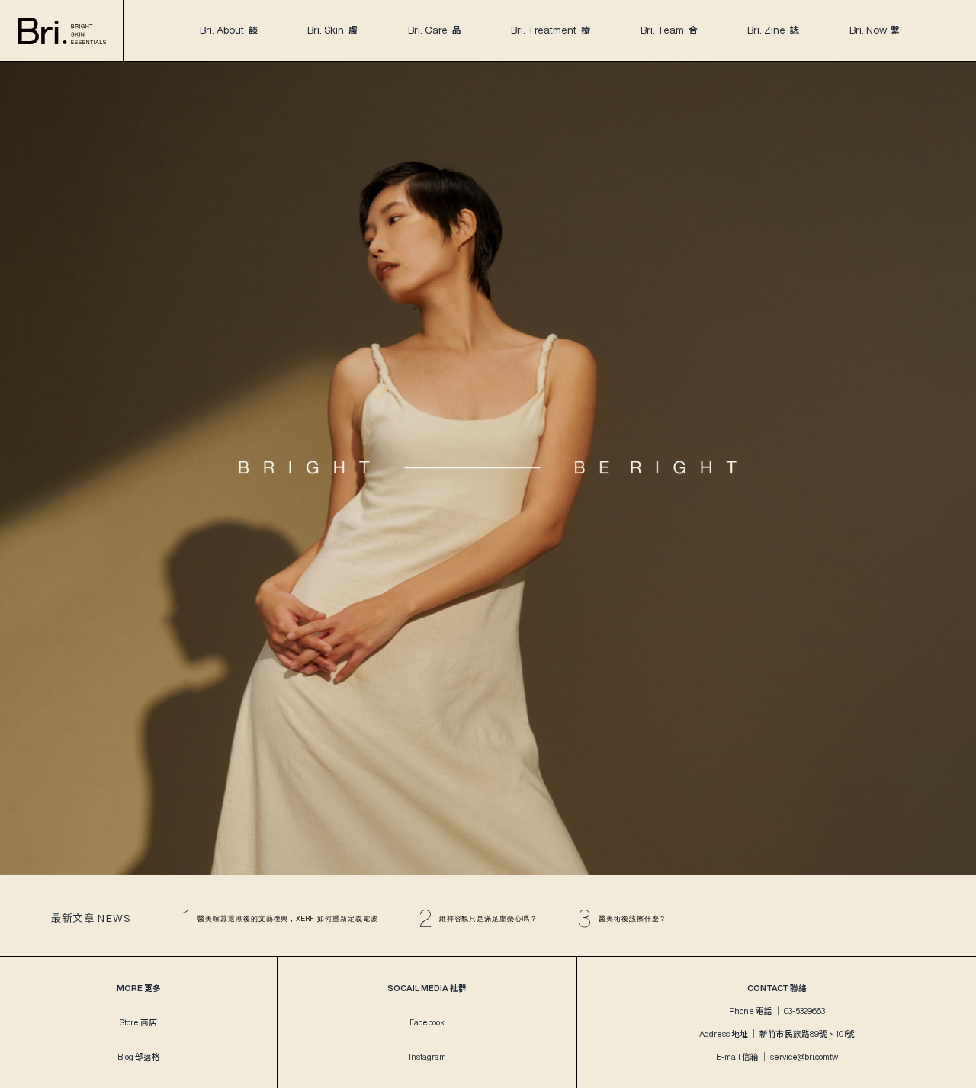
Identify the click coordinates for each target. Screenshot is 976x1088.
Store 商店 (138, 1022)
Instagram (427, 1057)
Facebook (427, 1022)
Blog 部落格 (138, 1057)
